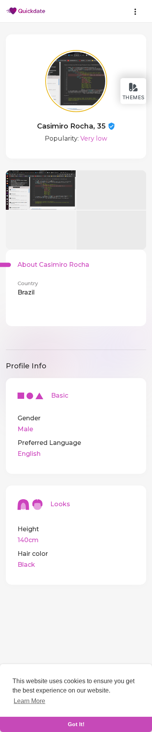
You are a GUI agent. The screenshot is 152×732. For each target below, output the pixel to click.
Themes (133, 97)
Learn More (29, 701)
